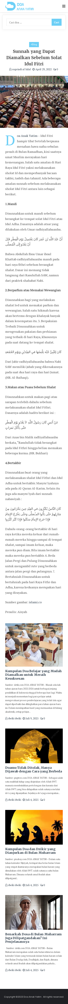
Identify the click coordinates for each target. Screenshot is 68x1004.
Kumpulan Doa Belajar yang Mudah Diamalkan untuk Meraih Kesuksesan (33, 674)
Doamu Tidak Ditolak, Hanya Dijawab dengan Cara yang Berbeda (33, 769)
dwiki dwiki (14, 718)
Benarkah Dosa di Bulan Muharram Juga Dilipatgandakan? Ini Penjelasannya (33, 938)
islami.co (35, 602)
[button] (63, 6)
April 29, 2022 (43, 69)
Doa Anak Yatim (27, 136)
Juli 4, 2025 (32, 799)
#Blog (34, 44)
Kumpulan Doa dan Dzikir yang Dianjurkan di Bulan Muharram (30, 851)
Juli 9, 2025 (32, 718)
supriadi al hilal (21, 69)
